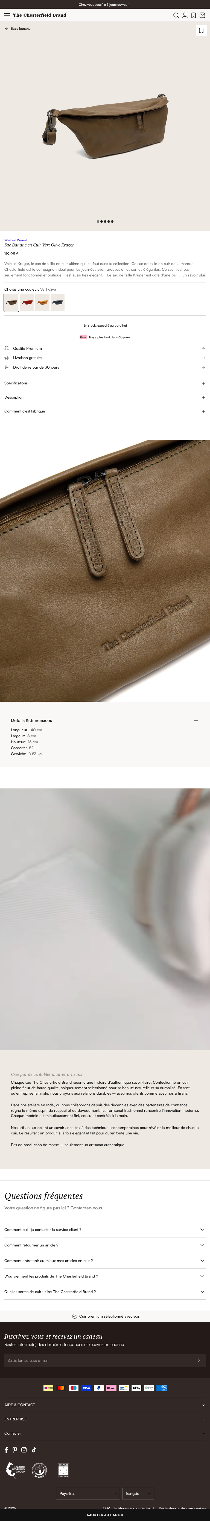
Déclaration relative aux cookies (182, 1508)
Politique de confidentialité (134, 1508)
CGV (106, 1508)
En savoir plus (194, 275)
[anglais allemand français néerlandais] (138, 1493)
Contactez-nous (86, 1207)
